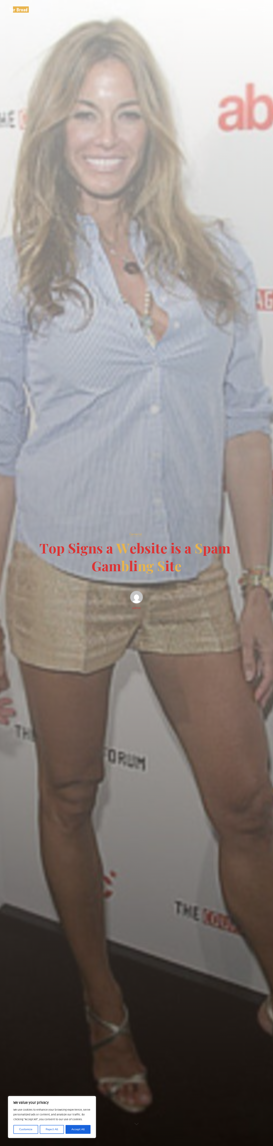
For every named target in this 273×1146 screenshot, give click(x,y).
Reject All (52, 1129)
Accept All (78, 1129)
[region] (52, 1117)
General (135, 534)
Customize (25, 1129)
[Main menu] (261, 10)
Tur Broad (18, 9)
